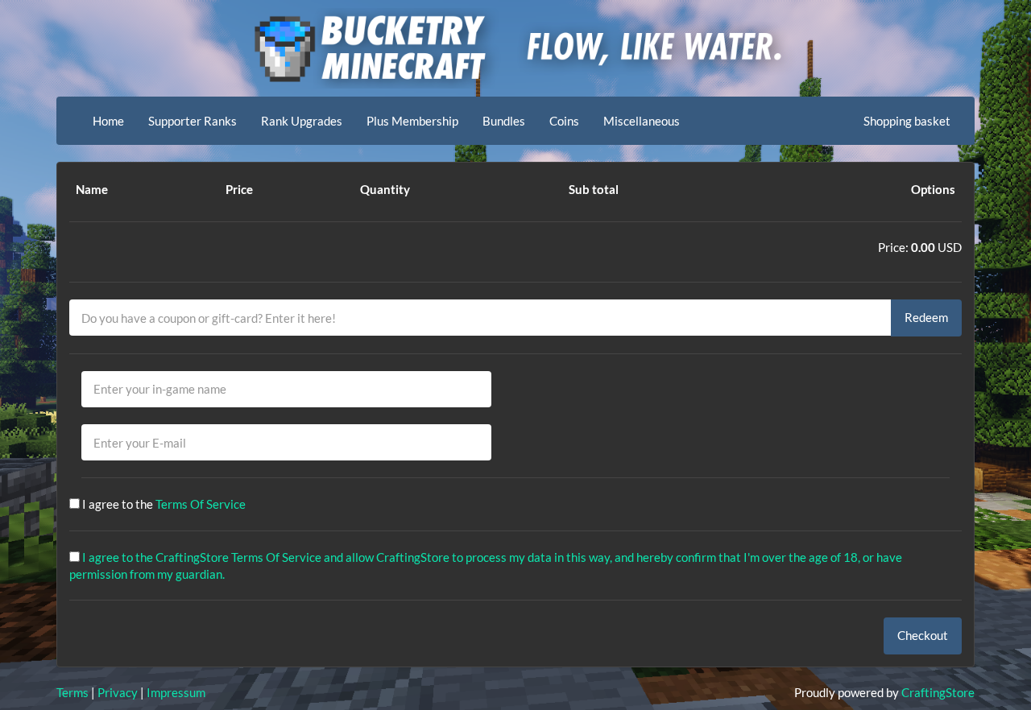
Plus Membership (412, 121)
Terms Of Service (200, 504)
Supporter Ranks (192, 121)
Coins (564, 121)
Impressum (176, 692)
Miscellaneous (641, 121)
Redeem (926, 317)
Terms (72, 692)
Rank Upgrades (301, 121)
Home (108, 121)
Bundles (503, 121)
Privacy (117, 692)
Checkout (922, 635)
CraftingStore (938, 692)
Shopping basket (906, 121)
